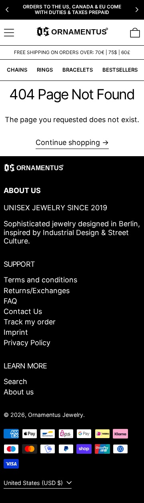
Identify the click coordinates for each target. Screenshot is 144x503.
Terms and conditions (40, 280)
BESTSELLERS (120, 69)
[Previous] (7, 9)
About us (19, 392)
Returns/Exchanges (37, 290)
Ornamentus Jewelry (55, 414)
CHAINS (17, 69)
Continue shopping (68, 142)
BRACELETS (77, 69)
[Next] (137, 9)
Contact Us (23, 311)
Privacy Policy (27, 342)
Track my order (30, 322)
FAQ (10, 301)
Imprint (16, 332)
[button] (135, 32)
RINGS (45, 69)
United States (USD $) (34, 482)
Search (15, 381)
